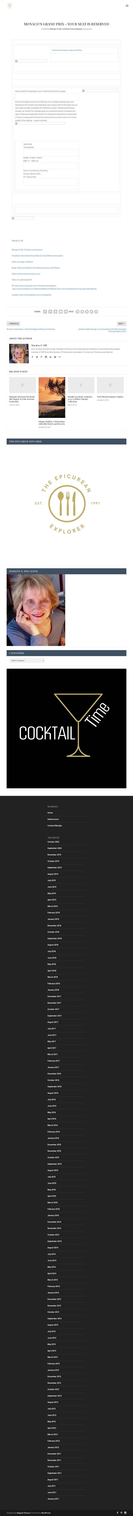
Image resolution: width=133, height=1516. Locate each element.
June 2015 (52, 1183)
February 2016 (54, 1132)
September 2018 (55, 938)
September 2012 (55, 1396)
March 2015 (53, 1203)
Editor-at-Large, (18, 262)
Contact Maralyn (55, 826)
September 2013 (55, 1319)
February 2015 (54, 1209)
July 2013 (52, 1331)
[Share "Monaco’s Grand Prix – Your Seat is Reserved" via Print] (65, 311)
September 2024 (55, 848)
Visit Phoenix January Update (110, 397)
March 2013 (53, 1357)
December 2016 (54, 1074)
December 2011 (54, 1454)
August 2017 (53, 1022)
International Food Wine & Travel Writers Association (42, 256)
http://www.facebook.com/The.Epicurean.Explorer (35, 286)
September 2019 (55, 868)
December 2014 (54, 1222)
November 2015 (54, 1151)
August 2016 (53, 1093)
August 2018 (53, 945)
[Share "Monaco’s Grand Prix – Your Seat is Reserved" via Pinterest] (50, 311)
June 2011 (52, 1492)
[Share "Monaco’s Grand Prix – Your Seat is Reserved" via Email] (60, 311)
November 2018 (54, 926)
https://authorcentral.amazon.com (26, 274)
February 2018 (54, 984)
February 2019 (54, 913)
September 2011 (55, 1473)
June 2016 (52, 1106)
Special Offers (76, 50)
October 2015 (53, 1157)
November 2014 (54, 1228)
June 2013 (52, 1338)
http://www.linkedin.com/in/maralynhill (35, 295)
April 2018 (52, 971)
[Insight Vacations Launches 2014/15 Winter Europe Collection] (81, 385)
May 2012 (52, 1422)
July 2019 (52, 880)
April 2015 (52, 1196)
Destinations (64, 50)
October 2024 (53, 842)
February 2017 (54, 1061)
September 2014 (55, 1241)
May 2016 (52, 1112)
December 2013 (54, 1299)
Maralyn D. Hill (55, 29)
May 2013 (52, 1344)
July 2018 (52, 951)
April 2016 (52, 1119)
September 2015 (55, 1164)
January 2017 (53, 1067)
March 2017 (53, 1054)
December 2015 (54, 1145)
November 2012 (54, 1383)
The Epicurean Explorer (33, 250)
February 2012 (54, 1441)
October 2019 (53, 861)
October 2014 (53, 1235)
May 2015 (52, 1190)
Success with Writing (51, 268)
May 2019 (52, 893)
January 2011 (53, 1499)
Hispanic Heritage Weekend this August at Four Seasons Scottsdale (22, 399)
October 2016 (53, 1080)
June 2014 (52, 1260)
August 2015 (53, 1170)
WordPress (46, 1513)
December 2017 (54, 996)
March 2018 (53, 977)
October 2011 (53, 1467)
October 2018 (53, 932)
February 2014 (54, 1286)
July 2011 (52, 1486)
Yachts (55, 50)
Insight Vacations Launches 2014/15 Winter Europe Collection (80, 399)
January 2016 (53, 1138)
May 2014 (52, 1267)
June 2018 (52, 958)
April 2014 (52, 1273)
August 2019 (53, 874)
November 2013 (54, 1306)
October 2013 (53, 1312)
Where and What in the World (29, 268)
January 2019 (53, 919)
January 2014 (53, 1293)
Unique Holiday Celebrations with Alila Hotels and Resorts (52, 422)
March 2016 (53, 1125)
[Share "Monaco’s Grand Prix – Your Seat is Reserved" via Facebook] (45, 311)
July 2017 (52, 1029)
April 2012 (52, 1428)
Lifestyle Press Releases (72, 29)
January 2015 (53, 1215)
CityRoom (29, 262)
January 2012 (53, 1447)
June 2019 (52, 887)
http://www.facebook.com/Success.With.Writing (76, 289)
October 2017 (53, 1009)
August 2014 (53, 1248)
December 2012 (54, 1376)
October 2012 (53, 1389)
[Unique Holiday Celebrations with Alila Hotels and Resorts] (52, 397)
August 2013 (53, 1325)
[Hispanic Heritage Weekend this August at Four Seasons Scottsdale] (22, 385)
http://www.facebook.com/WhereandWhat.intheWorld (34, 289)
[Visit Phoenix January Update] (110, 385)
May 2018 (52, 964)
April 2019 (52, 900)
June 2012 (52, 1415)
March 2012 (53, 1434)
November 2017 (54, 1003)
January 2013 (53, 1370)
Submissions (53, 819)
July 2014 (52, 1254)
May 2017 (52, 1041)
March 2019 (53, 906)
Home (50, 813)
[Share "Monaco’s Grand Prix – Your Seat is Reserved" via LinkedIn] (55, 311)
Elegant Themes (23, 1513)
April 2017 (52, 1048)
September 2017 (55, 1016)
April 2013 (52, 1351)
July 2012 (52, 1409)
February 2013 (54, 1364)
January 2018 (53, 990)
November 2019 (54, 855)
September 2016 (55, 1087)
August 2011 (53, 1480)
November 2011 (54, 1460)
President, (16, 256)
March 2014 (53, 1280)
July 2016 (52, 1100)
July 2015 (52, 1177)
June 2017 (52, 1035)
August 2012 (53, 1402)
